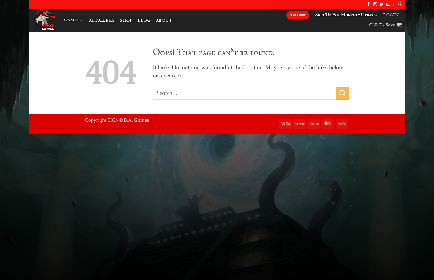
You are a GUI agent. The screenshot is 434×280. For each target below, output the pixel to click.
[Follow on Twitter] (381, 4)
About (164, 20)
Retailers (101, 20)
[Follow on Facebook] (369, 4)
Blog (144, 20)
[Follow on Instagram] (375, 4)
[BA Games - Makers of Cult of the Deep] (44, 20)
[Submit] (342, 93)
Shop (126, 20)
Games (72, 20)
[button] (400, 3)
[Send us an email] (388, 4)
